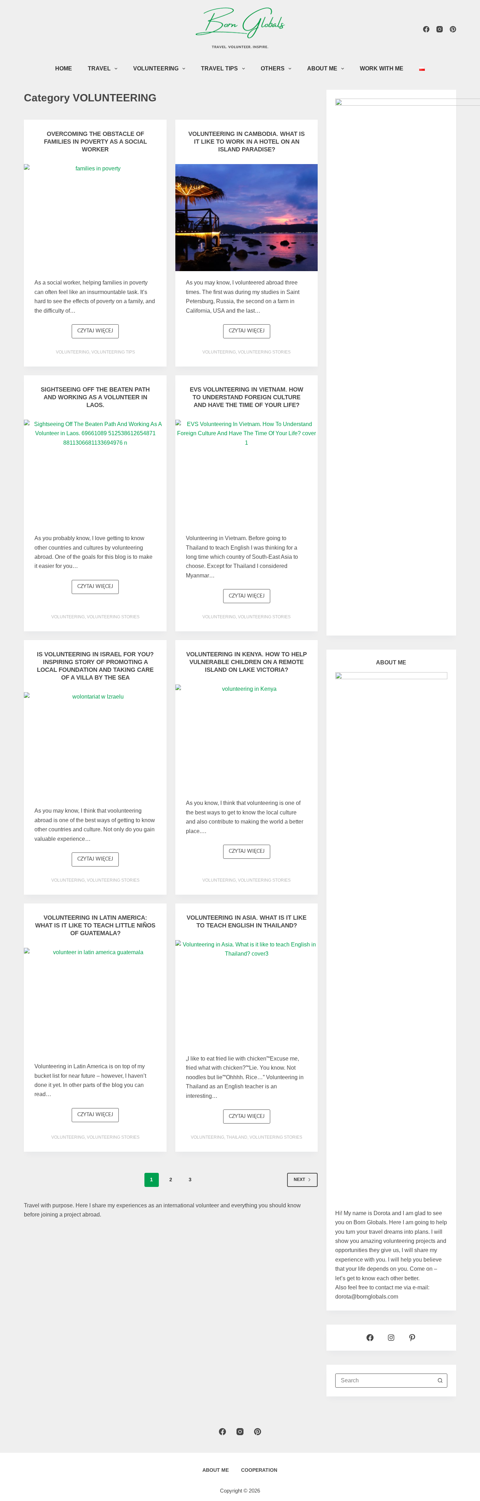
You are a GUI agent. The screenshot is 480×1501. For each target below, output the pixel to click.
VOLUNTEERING (156, 68)
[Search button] (440, 1380)
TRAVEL (99, 68)
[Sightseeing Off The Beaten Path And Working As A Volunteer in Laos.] (95, 473)
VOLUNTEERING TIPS (113, 352)
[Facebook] (426, 29)
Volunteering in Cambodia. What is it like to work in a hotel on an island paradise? (246, 142)
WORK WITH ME (381, 68)
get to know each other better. (383, 1278)
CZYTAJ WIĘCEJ (98, 333)
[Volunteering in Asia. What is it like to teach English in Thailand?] (246, 993)
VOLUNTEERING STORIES (264, 352)
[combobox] (385, 1381)
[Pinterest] (453, 29)
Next (299, 1179)
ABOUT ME (322, 68)
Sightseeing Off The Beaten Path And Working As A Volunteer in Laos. (95, 397)
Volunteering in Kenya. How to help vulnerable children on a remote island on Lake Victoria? (246, 662)
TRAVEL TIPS (219, 68)
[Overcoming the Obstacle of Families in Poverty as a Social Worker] (95, 217)
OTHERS (273, 68)
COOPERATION (259, 1470)
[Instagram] (439, 29)
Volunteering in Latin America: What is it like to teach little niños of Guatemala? (95, 925)
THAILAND (236, 1137)
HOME (63, 68)
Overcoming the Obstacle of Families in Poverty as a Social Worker (95, 142)
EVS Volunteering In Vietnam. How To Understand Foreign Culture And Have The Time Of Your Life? (246, 397)
